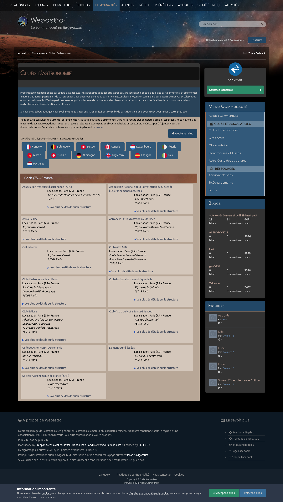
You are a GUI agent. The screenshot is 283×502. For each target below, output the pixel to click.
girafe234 (214, 266)
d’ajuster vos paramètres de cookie (148, 493)
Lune (221, 348)
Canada (115, 146)
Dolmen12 (228, 335)
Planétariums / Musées (225, 153)
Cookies (179, 474)
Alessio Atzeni (54, 445)
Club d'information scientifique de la (130, 279)
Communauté (105, 5)
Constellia (61, 5)
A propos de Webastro (246, 438)
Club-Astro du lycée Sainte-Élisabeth (131, 311)
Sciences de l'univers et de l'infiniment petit (233, 215)
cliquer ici (98, 127)
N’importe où (244, 24)
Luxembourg (143, 146)
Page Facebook (241, 450)
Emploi (215, 5)
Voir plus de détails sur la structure (70, 207)
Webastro (21, 5)
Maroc (37, 155)
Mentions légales (243, 432)
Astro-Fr (223, 315)
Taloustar (214, 283)
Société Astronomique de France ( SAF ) (45, 375)
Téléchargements (221, 182)
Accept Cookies (225, 492)
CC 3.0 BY (144, 445)
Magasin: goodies (243, 444)
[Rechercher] (262, 24)
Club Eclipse (29, 311)
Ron (225, 319)
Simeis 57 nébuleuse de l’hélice (239, 380)
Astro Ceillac (30, 219)
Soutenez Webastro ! (221, 89)
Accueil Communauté (224, 115)
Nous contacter (162, 474)
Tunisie (61, 155)
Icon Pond (87, 445)
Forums (40, 5)
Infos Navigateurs (137, 455)
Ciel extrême (30, 247)
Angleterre (118, 155)
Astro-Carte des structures (227, 160)
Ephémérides (162, 5)
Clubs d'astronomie (60, 53)
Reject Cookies (253, 492)
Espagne (146, 155)
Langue (103, 474)
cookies (46, 493)
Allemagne (88, 155)
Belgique (62, 146)
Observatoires (219, 145)
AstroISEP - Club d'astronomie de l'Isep (132, 219)
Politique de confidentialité (133, 474)
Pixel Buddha (72, 445)
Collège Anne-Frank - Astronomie (42, 347)
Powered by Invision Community (141, 483)
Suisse (91, 146)
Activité (231, 5)
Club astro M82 (118, 247)
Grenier (127, 5)
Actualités (186, 5)
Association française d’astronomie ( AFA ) (47, 186)
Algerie (172, 146)
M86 (221, 331)
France (36, 146)
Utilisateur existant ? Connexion (224, 40)
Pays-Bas (38, 163)
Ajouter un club (183, 133)
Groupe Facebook (242, 457)
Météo (144, 5)
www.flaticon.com (110, 445)
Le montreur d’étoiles (122, 347)
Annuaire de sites (221, 175)
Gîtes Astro (216, 137)
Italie (171, 155)
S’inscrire (257, 40)
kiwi (211, 249)
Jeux (202, 5)
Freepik (40, 445)
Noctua (82, 5)
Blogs (213, 190)
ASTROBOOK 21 (218, 232)
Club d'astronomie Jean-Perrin (40, 279)
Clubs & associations (224, 130)
